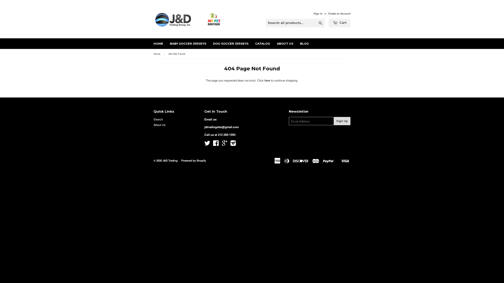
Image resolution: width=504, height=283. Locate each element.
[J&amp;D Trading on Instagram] (233, 144)
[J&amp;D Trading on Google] (225, 144)
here (267, 80)
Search (158, 119)
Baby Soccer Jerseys (188, 43)
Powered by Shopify (193, 160)
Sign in (318, 13)
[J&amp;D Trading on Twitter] (207, 144)
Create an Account (339, 13)
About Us (285, 43)
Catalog (262, 43)
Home (158, 43)
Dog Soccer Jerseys (230, 43)
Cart (342, 23)
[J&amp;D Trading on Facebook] (216, 144)
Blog (304, 43)
